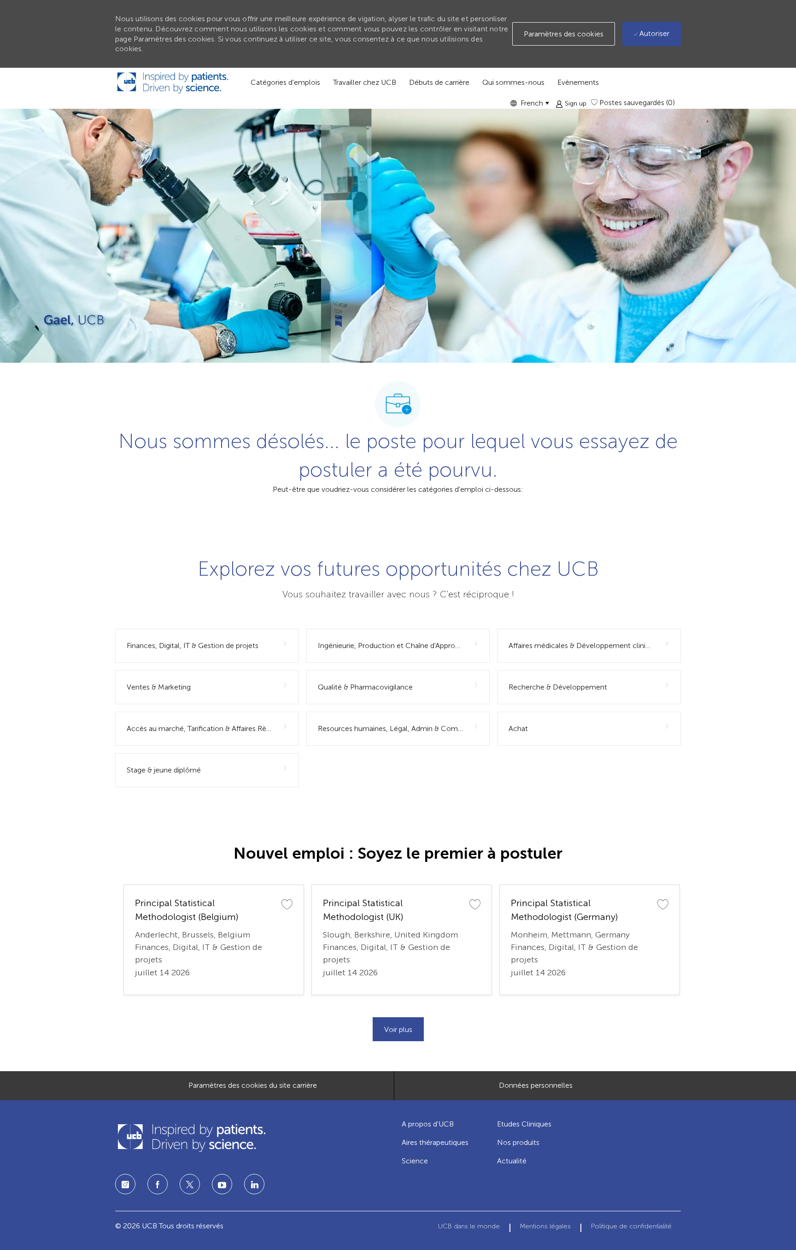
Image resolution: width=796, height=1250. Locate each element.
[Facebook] (157, 1184)
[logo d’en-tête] (172, 82)
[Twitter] (190, 1184)
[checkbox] (287, 904)
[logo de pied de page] (191, 1138)
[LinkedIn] (222, 1184)
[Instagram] (125, 1184)
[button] (529, 103)
